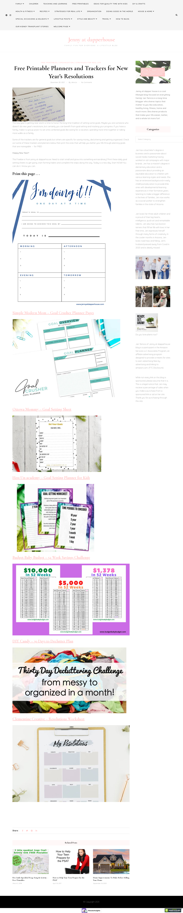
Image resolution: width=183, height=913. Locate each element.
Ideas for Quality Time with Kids (111, 4)
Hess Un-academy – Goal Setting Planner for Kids (51, 477)
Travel (105, 19)
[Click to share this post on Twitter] (27, 830)
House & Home (145, 11)
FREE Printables (80, 4)
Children (33, 4)
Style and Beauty (86, 19)
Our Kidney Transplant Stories (32, 26)
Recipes (44, 11)
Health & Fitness (24, 11)
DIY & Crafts (139, 4)
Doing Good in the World (119, 11)
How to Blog (122, 19)
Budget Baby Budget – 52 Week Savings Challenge (51, 557)
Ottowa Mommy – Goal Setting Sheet (41, 409)
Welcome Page (61, 26)
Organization (94, 11)
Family (19, 4)
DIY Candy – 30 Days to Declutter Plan (42, 641)
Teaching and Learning (55, 4)
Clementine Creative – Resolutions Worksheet (48, 718)
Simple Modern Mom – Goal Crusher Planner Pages (53, 312)
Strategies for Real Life (67, 11)
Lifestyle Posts (62, 19)
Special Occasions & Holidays (31, 19)
